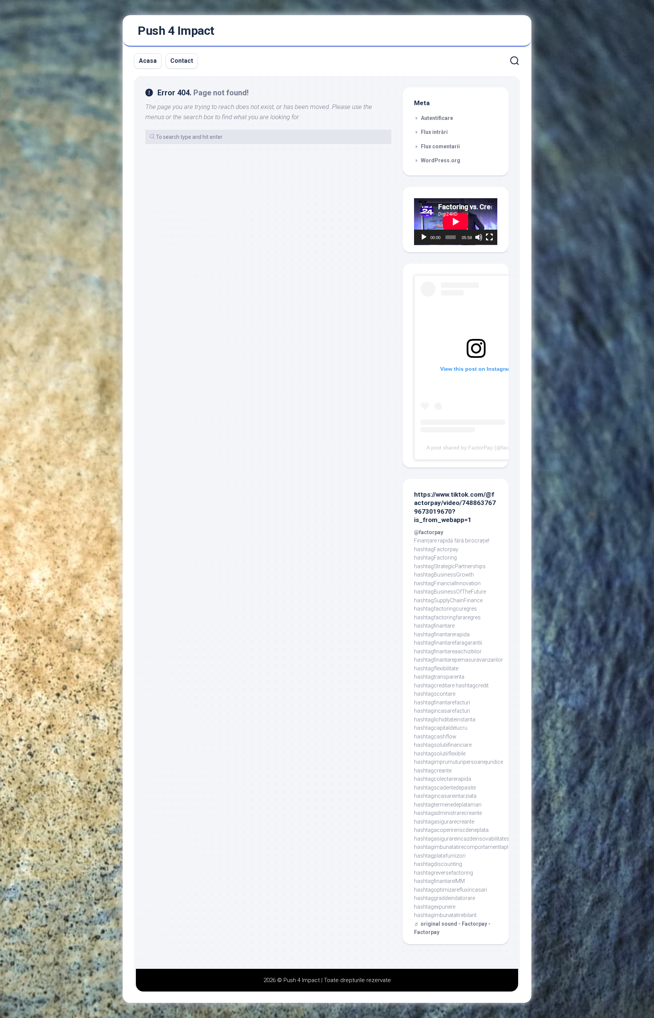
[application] (455, 221)
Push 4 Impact (176, 30)
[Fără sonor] (479, 237)
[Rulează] (424, 237)
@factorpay (428, 532)
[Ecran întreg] (489, 237)
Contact (181, 60)
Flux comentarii (440, 146)
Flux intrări (434, 132)
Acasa (148, 60)
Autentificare (437, 118)
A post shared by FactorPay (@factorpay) (476, 448)
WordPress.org (440, 160)
